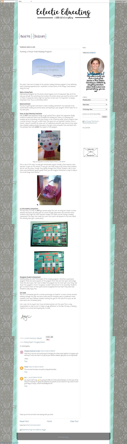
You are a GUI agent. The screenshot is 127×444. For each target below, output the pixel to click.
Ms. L (26, 378)
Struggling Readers (39, 342)
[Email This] (47, 337)
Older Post (74, 421)
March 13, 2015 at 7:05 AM (36, 367)
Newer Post (24, 421)
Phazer (26, 367)
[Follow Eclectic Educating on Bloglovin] (89, 53)
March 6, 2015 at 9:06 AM (48, 351)
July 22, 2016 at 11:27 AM (35, 378)
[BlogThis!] (48, 337)
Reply (25, 361)
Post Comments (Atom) (33, 425)
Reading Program (29, 342)
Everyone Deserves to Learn (32, 351)
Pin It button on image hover (9, 443)
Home (49, 421)
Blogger (67, 437)
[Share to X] (50, 337)
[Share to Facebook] (52, 337)
